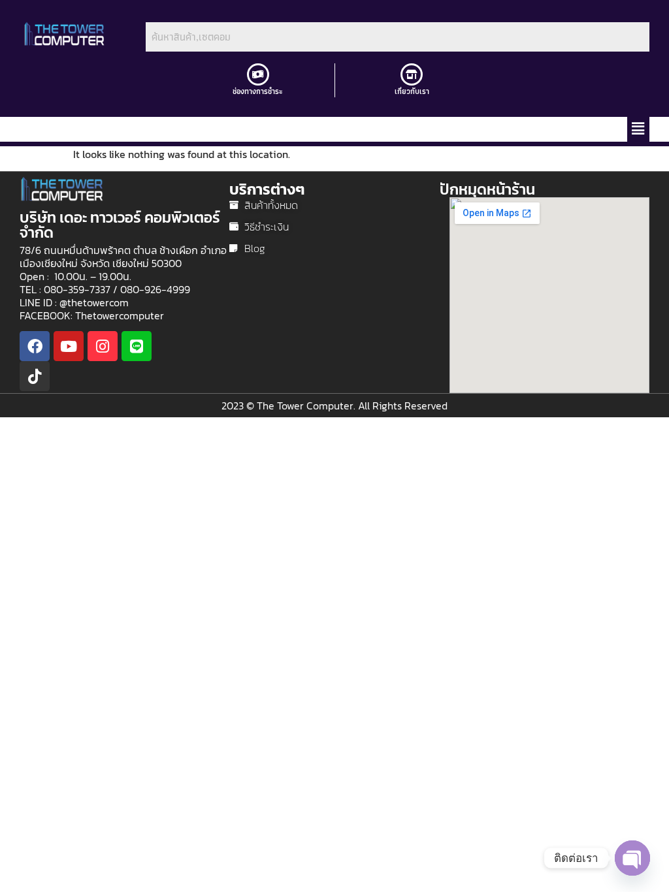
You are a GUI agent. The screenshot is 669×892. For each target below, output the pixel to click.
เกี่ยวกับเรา (412, 91)
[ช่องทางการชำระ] (258, 74)
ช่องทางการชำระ (258, 91)
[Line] (137, 346)
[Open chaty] (632, 858)
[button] (638, 129)
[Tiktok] (35, 376)
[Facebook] (35, 346)
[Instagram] (103, 346)
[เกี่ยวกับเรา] (411, 74)
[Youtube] (69, 346)
